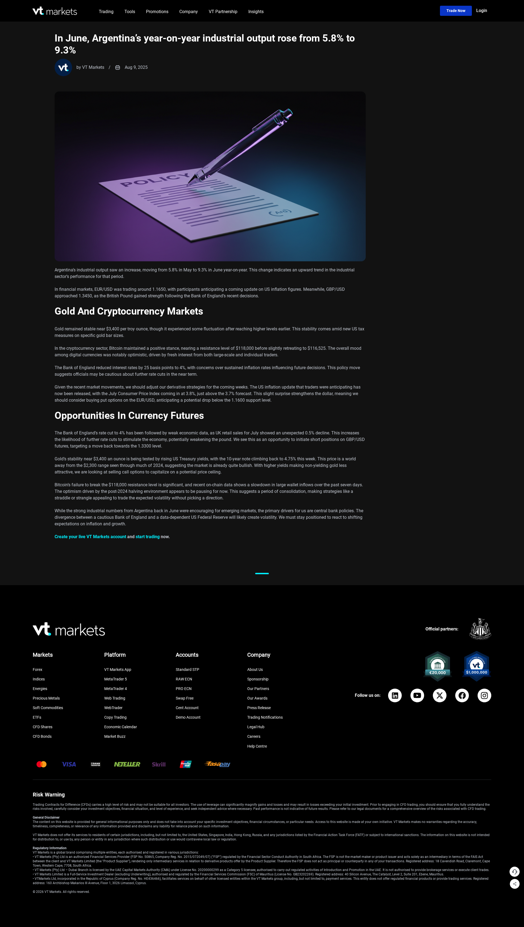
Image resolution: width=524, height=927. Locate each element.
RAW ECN (184, 679)
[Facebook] (462, 695)
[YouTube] (417, 695)
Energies (40, 688)
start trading (148, 536)
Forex (37, 669)
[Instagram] (484, 695)
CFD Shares (42, 727)
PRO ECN (184, 688)
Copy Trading (115, 717)
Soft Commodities (48, 708)
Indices (39, 679)
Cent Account (187, 708)
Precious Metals (46, 698)
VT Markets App (117, 669)
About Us (255, 669)
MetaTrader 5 (115, 679)
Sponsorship (258, 679)
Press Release (259, 708)
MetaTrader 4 (115, 688)
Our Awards (257, 698)
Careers (253, 736)
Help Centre (257, 746)
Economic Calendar (120, 727)
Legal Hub (255, 727)
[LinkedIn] (395, 695)
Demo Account (188, 717)
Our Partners (258, 688)
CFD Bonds (42, 736)
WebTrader (113, 708)
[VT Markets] (54, 11)
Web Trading (114, 698)
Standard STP (187, 669)
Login (481, 10)
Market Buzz (115, 736)
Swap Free (184, 698)
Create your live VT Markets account (90, 536)
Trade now (455, 10)
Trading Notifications (265, 717)
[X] (439, 695)
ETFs (37, 717)
